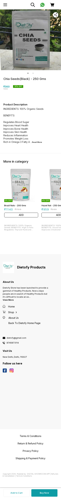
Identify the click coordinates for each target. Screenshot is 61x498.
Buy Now (44, 493)
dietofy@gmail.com (16, 338)
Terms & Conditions (24, 476)
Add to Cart (17, 493)
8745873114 (13, 343)
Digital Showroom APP (38, 474)
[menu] (5, 5)
